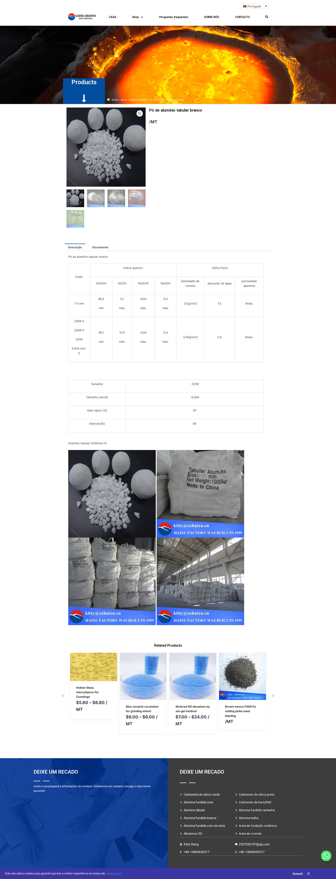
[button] (266, 16)
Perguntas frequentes (173, 17)
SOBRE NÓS (211, 17)
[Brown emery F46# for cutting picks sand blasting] (192, 697)
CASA (112, 17)
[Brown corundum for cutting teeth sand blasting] (242, 697)
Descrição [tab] (75, 247)
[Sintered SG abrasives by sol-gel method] (143, 697)
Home (115, 99)
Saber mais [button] (114, 873)
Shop (135, 17)
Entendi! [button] (298, 873)
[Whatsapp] (326, 856)
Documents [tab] (100, 247)
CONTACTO (242, 17)
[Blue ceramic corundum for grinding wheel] (93, 697)
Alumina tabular (138, 99)
